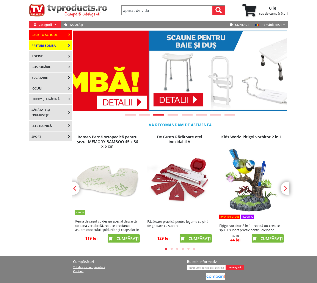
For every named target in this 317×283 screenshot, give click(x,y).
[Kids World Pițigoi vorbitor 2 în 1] (251, 180)
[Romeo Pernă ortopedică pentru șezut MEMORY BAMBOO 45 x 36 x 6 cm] (107, 178)
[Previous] (81, 70)
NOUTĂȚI (76, 25)
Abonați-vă (235, 267)
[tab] (265, 10)
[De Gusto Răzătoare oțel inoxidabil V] (179, 181)
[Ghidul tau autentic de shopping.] (215, 276)
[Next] (278, 70)
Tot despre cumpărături (89, 267)
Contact (241, 25)
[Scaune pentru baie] (180, 71)
